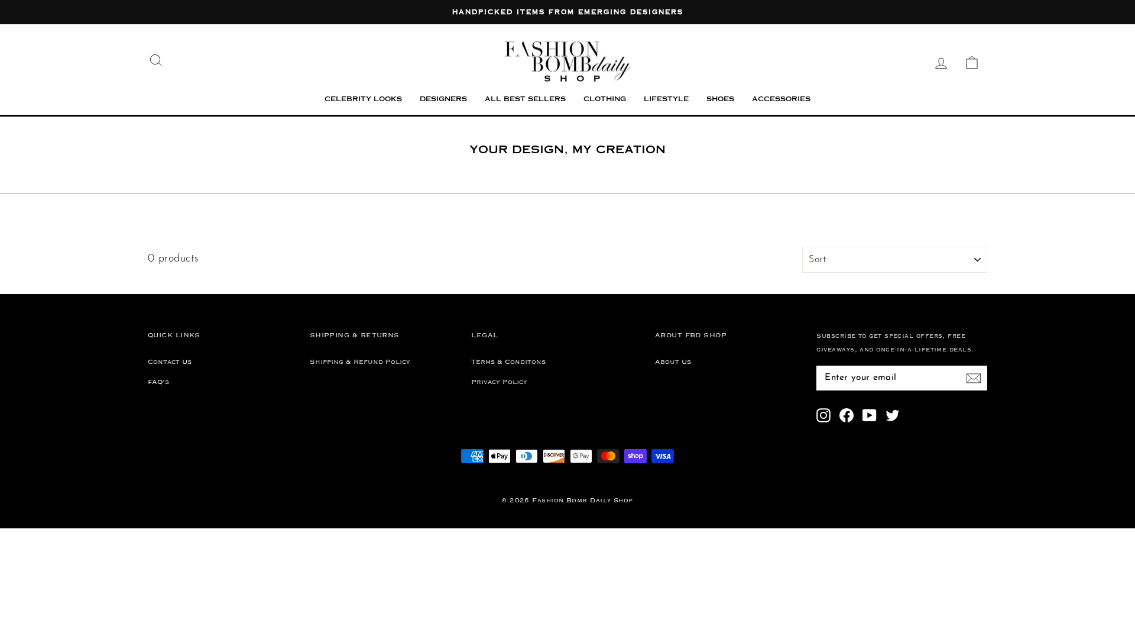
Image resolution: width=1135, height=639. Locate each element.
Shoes (720, 99)
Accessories (781, 99)
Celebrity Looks (363, 99)
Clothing (604, 99)
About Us (673, 362)
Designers (443, 99)
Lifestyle (666, 99)
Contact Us (170, 362)
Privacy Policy (499, 382)
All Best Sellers (525, 99)
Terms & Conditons (508, 362)
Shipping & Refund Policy (360, 362)
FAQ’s (158, 382)
